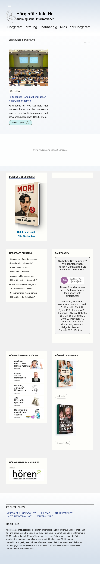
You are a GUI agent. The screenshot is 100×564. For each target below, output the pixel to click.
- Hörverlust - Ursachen (19, 272)
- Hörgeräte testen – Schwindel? (23, 280)
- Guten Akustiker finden (19, 267)
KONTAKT (45, 513)
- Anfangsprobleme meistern (21, 276)
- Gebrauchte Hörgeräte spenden (23, 259)
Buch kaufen (61, 396)
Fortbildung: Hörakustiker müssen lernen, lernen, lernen (27, 98)
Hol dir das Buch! (26, 232)
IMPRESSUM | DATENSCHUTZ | (23, 513)
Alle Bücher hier (27, 236)
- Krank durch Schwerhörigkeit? (22, 284)
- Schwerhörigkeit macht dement (23, 293)
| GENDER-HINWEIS (43, 516)
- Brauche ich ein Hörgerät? (21, 263)
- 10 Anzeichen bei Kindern (20, 288)
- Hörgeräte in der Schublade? (22, 297)
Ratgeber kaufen (63, 443)
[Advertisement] (50, 150)
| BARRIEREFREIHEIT (62, 513)
